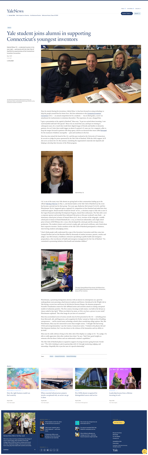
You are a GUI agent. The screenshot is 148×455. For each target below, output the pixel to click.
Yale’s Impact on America (22, 15)
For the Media (116, 436)
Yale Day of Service (51, 204)
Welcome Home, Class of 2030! (50, 15)
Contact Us (116, 438)
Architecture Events (35, 15)
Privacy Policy (116, 443)
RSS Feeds (115, 434)
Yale (115, 450)
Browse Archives (117, 433)
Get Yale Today (118, 422)
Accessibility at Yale (117, 441)
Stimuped (104, 130)
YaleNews (15, 11)
